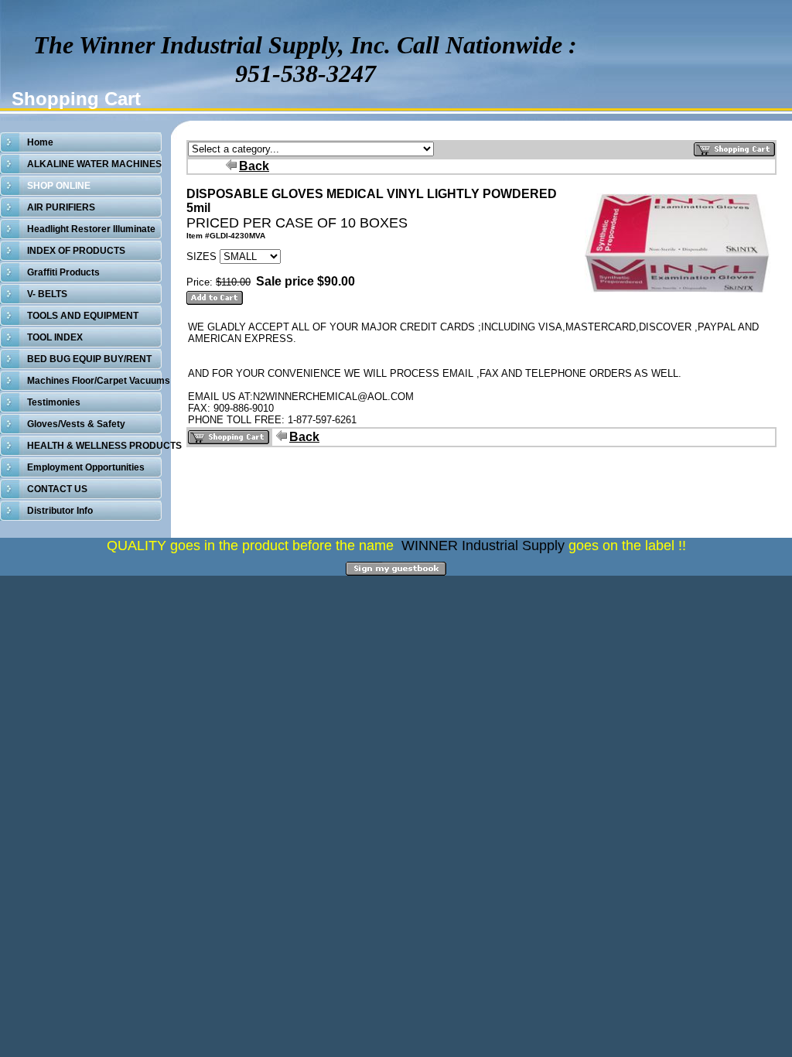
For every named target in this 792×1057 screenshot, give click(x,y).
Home (40, 142)
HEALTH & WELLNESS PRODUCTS (104, 445)
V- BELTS (47, 294)
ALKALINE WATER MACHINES (94, 164)
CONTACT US (57, 489)
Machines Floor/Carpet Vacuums (98, 380)
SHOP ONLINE (58, 185)
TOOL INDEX (55, 337)
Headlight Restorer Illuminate (91, 229)
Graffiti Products (63, 272)
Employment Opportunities (86, 467)
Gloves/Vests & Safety (76, 424)
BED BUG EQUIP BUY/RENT (89, 359)
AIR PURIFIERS (61, 207)
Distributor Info (60, 510)
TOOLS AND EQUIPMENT (82, 315)
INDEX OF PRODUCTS (76, 250)
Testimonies (53, 402)
